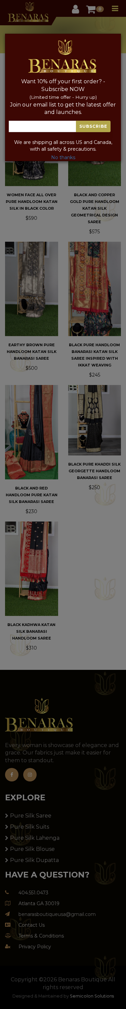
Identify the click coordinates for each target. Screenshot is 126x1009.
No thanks (63, 157)
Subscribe (93, 126)
